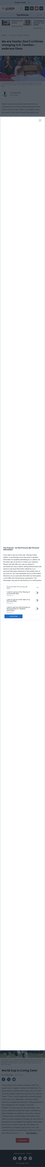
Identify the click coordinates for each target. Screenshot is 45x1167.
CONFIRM (14, 616)
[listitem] (22, 587)
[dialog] (22, 583)
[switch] (36, 593)
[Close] (41, 121)
